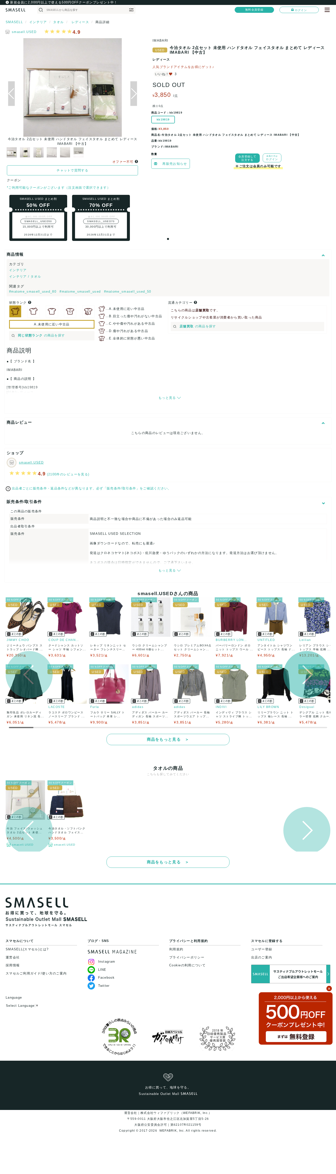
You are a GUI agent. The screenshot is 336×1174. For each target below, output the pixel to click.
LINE (102, 970)
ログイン (301, 10)
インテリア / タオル (25, 276)
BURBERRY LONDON (232, 640)
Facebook (106, 977)
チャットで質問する (72, 170)
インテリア (18, 270)
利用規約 (176, 949)
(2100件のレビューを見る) (68, 474)
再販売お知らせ (174, 164)
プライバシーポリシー (186, 957)
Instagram (106, 961)
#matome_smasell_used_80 (33, 291)
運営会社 (13, 957)
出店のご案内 (261, 957)
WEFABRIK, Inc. (172, 1130)
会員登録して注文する (247, 158)
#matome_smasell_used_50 (127, 291)
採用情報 (13, 965)
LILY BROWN (268, 707)
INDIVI (221, 707)
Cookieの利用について (187, 965)
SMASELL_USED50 (38, 221)
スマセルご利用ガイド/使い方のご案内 (36, 973)
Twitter (104, 986)
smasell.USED (24, 32)
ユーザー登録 (261, 949)
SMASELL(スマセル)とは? (27, 949)
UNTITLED (266, 640)
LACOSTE (56, 707)
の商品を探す (41, 335)
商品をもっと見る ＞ (168, 739)
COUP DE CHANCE (64, 640)
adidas (137, 707)
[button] (133, 93)
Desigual (306, 707)
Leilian (305, 640)
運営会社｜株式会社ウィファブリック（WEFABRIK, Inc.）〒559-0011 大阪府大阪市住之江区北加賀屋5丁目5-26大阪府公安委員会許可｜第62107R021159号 (168, 1118)
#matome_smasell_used (81, 291)
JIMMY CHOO (18, 640)
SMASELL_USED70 (101, 221)
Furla (94, 707)
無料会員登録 (254, 9)
